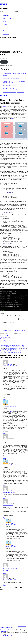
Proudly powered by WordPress (7, 630)
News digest (6, 34)
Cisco (1, 349)
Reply (4, 399)
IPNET (3, 4)
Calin (24, 348)
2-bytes (1, 345)
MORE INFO (8, 635)
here (12, 118)
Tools (4, 31)
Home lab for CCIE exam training (11, 78)
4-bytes (5, 345)
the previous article (7, 148)
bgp (17, 345)
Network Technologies (8, 18)
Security (5, 24)
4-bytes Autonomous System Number (12, 350)
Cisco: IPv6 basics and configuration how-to (13, 88)
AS (7, 345)
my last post (4, 106)
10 (15, 349)
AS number (11, 345)
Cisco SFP (5, 570)
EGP (23, 346)
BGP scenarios (18, 346)
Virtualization (6, 21)
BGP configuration (10, 346)
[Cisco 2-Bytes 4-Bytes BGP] (14, 310)
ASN (15, 345)
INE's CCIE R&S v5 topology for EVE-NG (13, 92)
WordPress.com (3, 631)
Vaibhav (10, 364)
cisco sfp (10, 490)
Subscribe (4, 61)
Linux (4, 27)
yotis (12, 523)
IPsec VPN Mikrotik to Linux (10, 85)
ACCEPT (2, 635)
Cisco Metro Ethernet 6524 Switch (10, 352)
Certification (6, 15)
